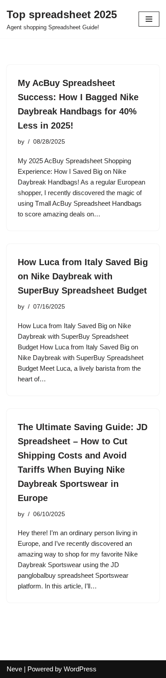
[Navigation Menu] (149, 19)
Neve (14, 669)
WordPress (80, 669)
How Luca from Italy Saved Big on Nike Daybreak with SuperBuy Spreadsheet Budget (83, 276)
